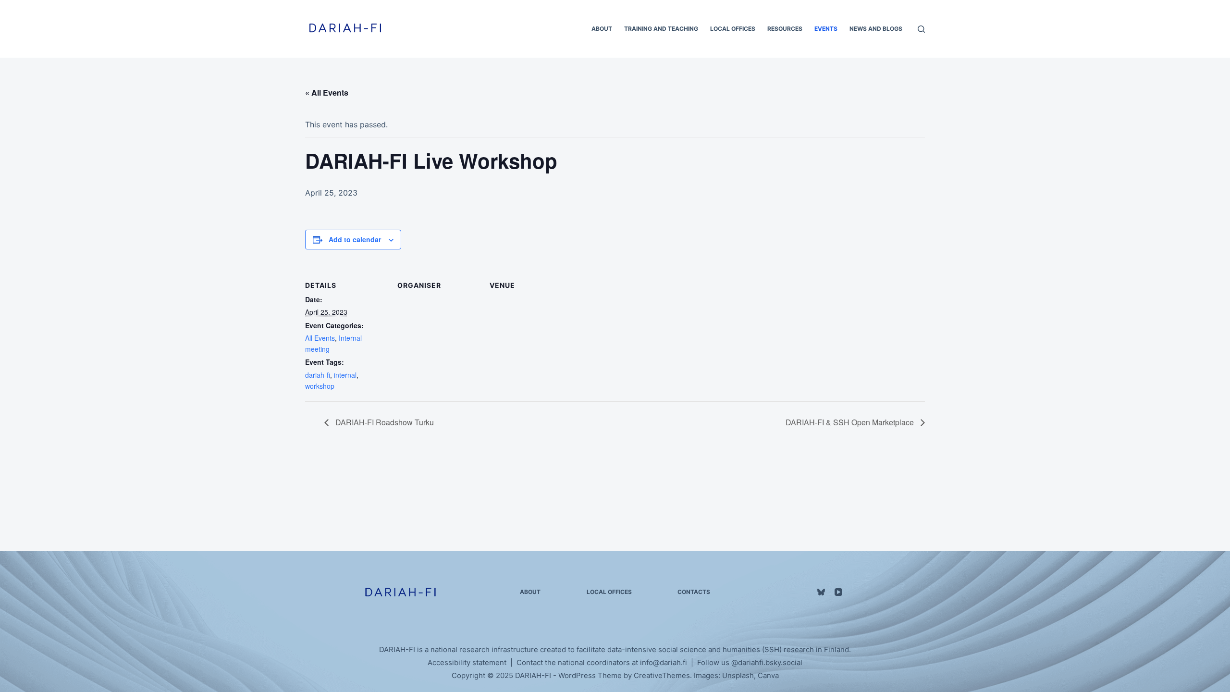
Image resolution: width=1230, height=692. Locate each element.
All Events (320, 338)
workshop (319, 386)
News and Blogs (875, 28)
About (601, 28)
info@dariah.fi (663, 662)
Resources (784, 28)
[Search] (921, 29)
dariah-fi (317, 375)
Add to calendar (355, 239)
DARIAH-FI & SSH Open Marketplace (851, 422)
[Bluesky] (821, 592)
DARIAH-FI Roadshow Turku (383, 422)
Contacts (693, 591)
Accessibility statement (467, 662)
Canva (768, 675)
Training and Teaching (661, 28)
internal (345, 375)
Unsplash (738, 675)
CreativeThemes (662, 675)
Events (825, 28)
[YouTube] (838, 592)
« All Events (326, 92)
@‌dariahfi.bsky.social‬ (766, 662)
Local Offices (732, 28)
